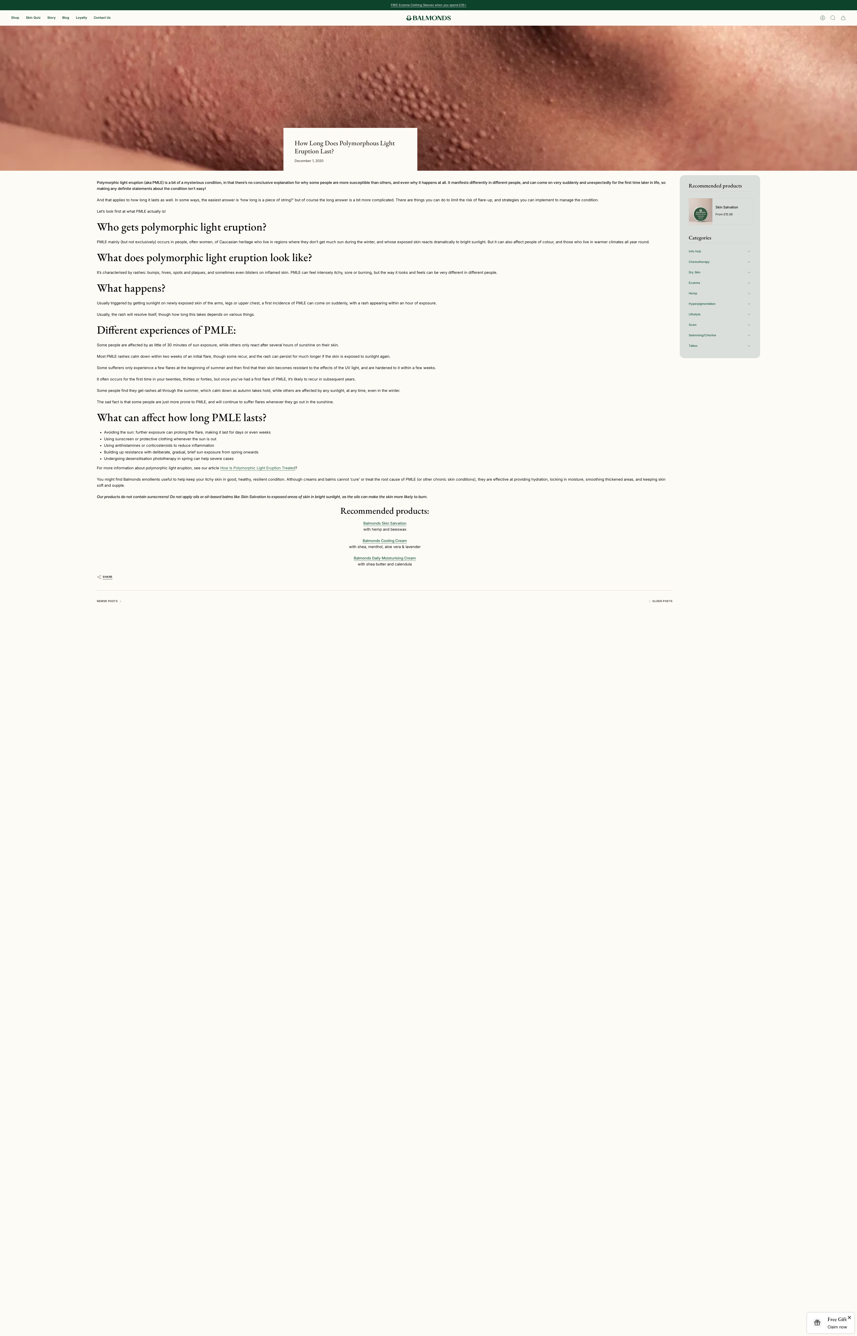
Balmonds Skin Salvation (384, 523)
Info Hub (695, 251)
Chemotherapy (699, 262)
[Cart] (843, 18)
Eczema (694, 283)
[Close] (849, 1317)
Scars (693, 324)
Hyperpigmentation (702, 303)
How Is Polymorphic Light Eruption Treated (257, 468)
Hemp (693, 293)
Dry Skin (694, 272)
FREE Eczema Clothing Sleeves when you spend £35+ (428, 5)
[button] (15, 17)
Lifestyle (695, 314)
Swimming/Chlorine (702, 335)
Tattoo (693, 345)
